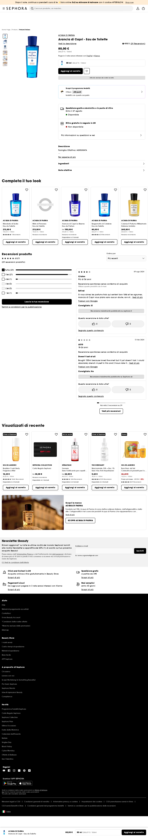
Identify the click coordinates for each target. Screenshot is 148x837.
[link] (37, 302)
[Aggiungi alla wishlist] (27, 190)
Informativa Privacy (25, 554)
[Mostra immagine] (5, 36)
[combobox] (126, 258)
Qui (3, 792)
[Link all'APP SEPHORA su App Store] (25, 783)
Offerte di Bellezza (40, 790)
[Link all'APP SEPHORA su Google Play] (10, 783)
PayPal (89, 56)
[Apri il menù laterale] (4, 8)
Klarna (97, 56)
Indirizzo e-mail (81, 546)
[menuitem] (138, 8)
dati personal (57, 554)
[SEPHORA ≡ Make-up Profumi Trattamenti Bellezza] (16, 8)
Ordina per (111, 253)
